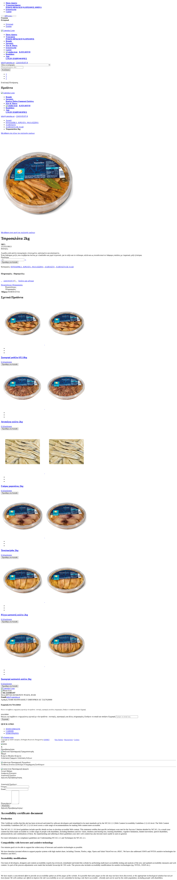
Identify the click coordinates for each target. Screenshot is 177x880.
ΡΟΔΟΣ (9, 7)
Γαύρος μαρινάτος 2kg (12, 486)
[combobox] (12, 67)
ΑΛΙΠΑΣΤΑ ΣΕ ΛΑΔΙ (14, 127)
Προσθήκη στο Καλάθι (9, 262)
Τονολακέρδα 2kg (9, 550)
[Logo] (8, 93)
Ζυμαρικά (22, 101)
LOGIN (9, 59)
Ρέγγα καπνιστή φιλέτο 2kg (14, 614)
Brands (9, 41)
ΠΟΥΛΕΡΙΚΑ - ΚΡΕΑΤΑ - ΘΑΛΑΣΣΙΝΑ (22, 123)
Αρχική (8, 120)
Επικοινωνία (11, 9)
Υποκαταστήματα (13, 5)
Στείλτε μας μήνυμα (26, 281)
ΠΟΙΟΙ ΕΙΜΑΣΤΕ (13, 729)
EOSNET (46, 740)
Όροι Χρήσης (59, 740)
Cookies (76, 740)
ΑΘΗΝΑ (38, 7)
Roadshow (10, 54)
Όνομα (3, 787)
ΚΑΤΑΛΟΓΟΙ (24, 52)
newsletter (5, 714)
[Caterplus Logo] (8, 30)
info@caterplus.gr (8, 63)
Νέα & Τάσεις (11, 45)
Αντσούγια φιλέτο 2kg (12, 421)
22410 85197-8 (22, 63)
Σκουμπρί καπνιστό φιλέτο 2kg (16, 679)
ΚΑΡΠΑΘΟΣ (29, 7)
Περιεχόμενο (6, 803)
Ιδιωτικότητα (68, 740)
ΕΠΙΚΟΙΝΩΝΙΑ (12, 733)
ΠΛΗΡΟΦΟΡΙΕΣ (20, 59)
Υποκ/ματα (10, 37)
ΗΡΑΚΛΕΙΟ (18, 7)
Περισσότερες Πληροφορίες (12, 285)
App (7, 56)
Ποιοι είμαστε (11, 3)
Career (9, 12)
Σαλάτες (30, 101)
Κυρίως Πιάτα (12, 101)
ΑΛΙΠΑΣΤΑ (11, 125)
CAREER (10, 731)
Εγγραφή (5, 719)
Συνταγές (9, 43)
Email (3, 789)
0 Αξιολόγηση (6, 362)
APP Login (8, 16)
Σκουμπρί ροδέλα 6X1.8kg (14, 357)
